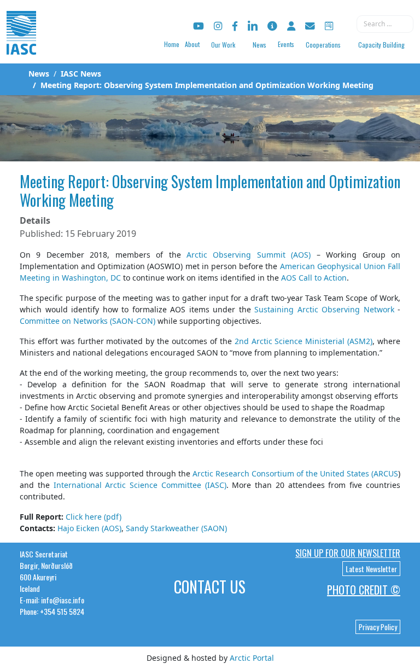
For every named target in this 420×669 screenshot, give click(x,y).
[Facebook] (235, 26)
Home (171, 44)
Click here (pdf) (93, 516)
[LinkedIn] (253, 26)
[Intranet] (291, 26)
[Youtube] (198, 26)
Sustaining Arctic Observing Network (324, 309)
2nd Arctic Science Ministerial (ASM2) (303, 341)
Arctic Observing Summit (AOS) (248, 254)
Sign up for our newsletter (347, 553)
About (192, 44)
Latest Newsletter (371, 568)
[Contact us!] (310, 26)
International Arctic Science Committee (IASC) (140, 485)
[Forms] (329, 26)
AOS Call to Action (314, 277)
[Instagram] (218, 26)
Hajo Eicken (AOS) (89, 528)
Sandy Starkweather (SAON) (176, 528)
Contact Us (210, 586)
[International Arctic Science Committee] (21, 44)
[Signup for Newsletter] (272, 26)
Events (286, 44)
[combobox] (385, 24)
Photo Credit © (363, 589)
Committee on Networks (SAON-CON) (87, 321)
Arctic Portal (252, 658)
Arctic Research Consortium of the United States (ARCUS (295, 473)
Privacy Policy (378, 626)
